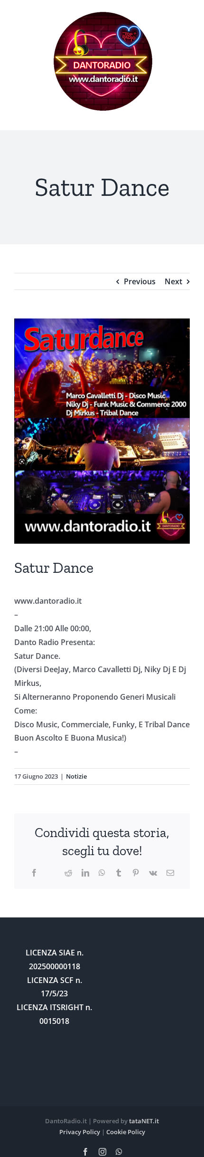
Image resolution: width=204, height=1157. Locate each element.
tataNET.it (144, 1121)
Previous (140, 281)
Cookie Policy (125, 1132)
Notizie (76, 776)
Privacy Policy (79, 1132)
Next (173, 281)
